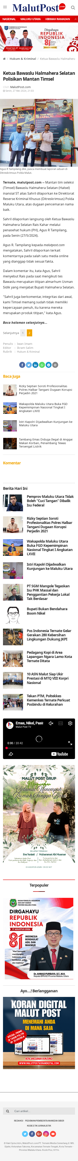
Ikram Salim (25, 348)
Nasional (9, 19)
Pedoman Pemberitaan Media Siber (44, 1121)
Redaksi (18, 1121)
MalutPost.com (20, 87)
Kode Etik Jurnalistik (39, 1126)
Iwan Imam (24, 344)
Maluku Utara (30, 19)
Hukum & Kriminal (23, 59)
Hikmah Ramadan (57, 19)
